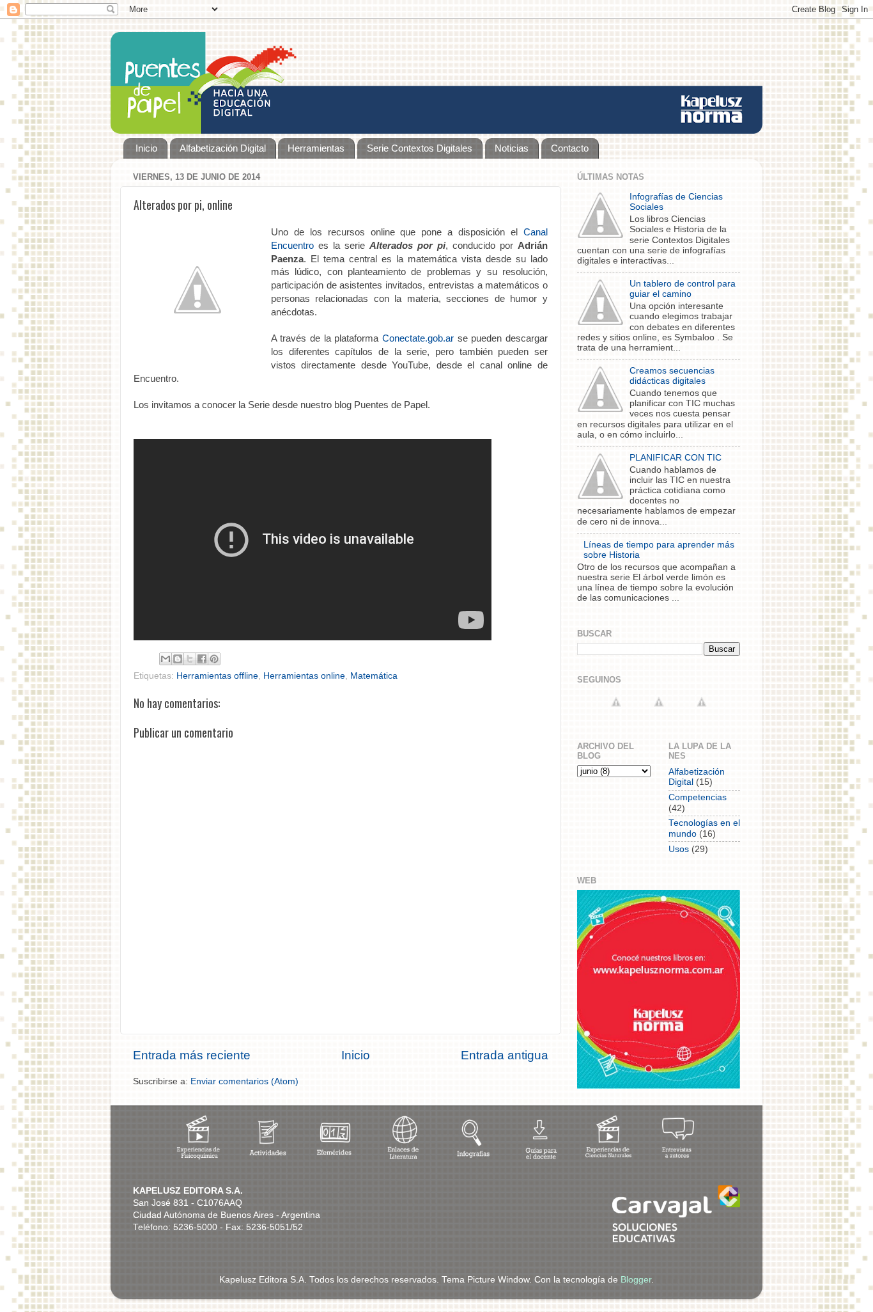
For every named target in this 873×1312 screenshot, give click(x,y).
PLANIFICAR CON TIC (676, 457)
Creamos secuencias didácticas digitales (672, 376)
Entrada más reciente (192, 1055)
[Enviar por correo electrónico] (165, 658)
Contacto (570, 148)
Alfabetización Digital (223, 148)
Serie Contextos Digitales (419, 148)
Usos (678, 849)
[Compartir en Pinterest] (214, 658)
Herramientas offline (217, 676)
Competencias (697, 797)
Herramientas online (304, 676)
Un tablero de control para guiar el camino (683, 289)
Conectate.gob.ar (418, 338)
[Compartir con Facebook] (202, 658)
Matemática (374, 676)
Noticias (512, 148)
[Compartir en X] (189, 658)
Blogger (636, 1279)
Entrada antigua (504, 1055)
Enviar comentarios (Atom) (244, 1081)
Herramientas (316, 148)
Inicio (146, 148)
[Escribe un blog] (177, 658)
